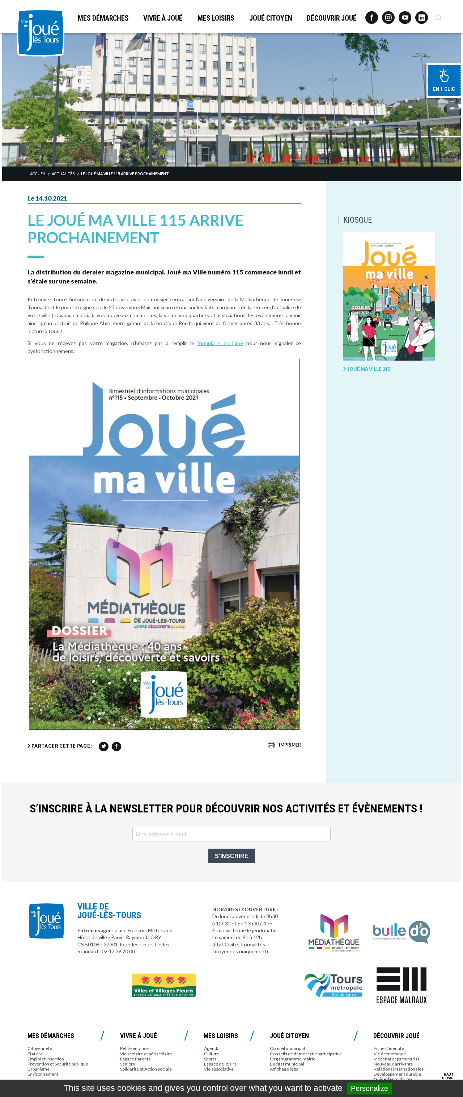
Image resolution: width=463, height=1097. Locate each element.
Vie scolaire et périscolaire (146, 1053)
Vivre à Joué (163, 18)
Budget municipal (287, 1064)
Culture (211, 1053)
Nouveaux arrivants (393, 1064)
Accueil (38, 174)
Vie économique (390, 1053)
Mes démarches (103, 18)
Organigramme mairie (292, 1059)
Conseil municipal (287, 1048)
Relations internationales (399, 1069)
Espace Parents (135, 1059)
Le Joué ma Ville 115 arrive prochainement (125, 174)
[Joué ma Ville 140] (389, 296)
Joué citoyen (270, 18)
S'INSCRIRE (232, 856)
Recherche (438, 14)
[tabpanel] (231, 99)
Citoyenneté (39, 1048)
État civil (35, 1053)
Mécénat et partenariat (396, 1059)
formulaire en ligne (220, 343)
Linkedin (421, 14)
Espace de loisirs (220, 1064)
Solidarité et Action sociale (146, 1069)
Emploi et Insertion (45, 1059)
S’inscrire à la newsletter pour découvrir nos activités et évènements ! (226, 808)
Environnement (42, 1074)
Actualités (63, 174)
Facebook (371, 14)
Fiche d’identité (389, 1048)
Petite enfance (134, 1048)
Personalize (369, 1088)
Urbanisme (38, 1069)
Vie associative (219, 1069)
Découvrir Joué (332, 18)
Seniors (127, 1064)
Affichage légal (285, 1069)
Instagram (388, 14)
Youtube (405, 14)
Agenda (212, 1048)
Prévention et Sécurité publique (57, 1064)
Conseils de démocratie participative (306, 1053)
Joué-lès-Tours (40, 32)
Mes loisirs (215, 18)
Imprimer (290, 745)
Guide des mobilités (393, 1079)
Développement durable (397, 1074)
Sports (210, 1059)
